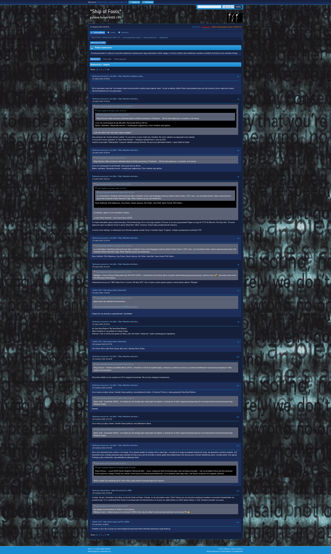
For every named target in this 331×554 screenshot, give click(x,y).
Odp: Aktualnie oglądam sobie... (131, 76)
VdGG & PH (97, 290)
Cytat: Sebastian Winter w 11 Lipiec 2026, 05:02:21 (113, 184)
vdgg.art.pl (206, 27)
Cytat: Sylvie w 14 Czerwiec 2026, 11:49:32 (111, 463)
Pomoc (221, 549)
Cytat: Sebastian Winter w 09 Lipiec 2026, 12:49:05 (113, 272)
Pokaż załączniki (120, 59)
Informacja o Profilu (98, 43)
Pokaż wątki (107, 59)
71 (105, 69)
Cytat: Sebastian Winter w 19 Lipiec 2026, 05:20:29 (113, 107)
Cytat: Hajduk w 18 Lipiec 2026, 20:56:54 (111, 111)
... (103, 69)
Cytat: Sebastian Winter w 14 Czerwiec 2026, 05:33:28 (116, 468)
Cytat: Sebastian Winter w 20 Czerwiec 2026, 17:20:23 (115, 398)
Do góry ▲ (239, 549)
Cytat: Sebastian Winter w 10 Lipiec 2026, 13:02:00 (116, 193)
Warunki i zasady (229, 549)
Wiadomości (95, 59)
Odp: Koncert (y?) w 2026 (121, 490)
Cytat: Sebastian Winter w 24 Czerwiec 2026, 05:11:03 (115, 364)
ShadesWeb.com (105, 551)
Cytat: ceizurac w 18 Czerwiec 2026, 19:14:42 (112, 506)
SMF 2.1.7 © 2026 (93, 549)
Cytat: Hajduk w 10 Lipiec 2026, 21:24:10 (111, 188)
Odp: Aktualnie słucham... (128, 99)
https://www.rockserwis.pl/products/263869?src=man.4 (116, 307)
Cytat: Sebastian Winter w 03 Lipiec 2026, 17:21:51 (113, 298)
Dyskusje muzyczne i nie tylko (104, 76)
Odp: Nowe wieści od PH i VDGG (116, 522)
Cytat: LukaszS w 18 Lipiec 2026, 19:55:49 (114, 115)
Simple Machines (105, 549)
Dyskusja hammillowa (101, 490)
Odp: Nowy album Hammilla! (114, 290)
